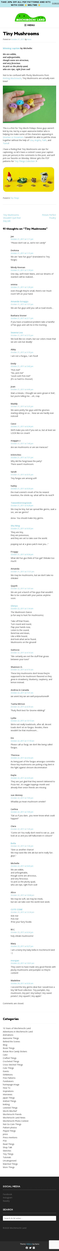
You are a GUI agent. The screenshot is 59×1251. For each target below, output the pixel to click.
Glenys (14, 605)
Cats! (5, 1054)
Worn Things (9, 1167)
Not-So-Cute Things (12, 1124)
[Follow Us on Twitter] (30, 1248)
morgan (15, 960)
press (5, 1134)
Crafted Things (9, 1058)
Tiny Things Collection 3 (25, 161)
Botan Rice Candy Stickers (15, 1051)
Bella (13, 843)
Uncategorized (9, 1160)
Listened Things (10, 1107)
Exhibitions (8, 1074)
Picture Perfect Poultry (49, 216)
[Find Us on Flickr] (34, 1248)
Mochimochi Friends (12, 1114)
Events (6, 1071)
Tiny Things (14, 198)
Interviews (7, 1094)
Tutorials (7, 1157)
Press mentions (10, 1137)
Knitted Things (9, 1101)
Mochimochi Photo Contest (15, 1121)
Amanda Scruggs (19, 301)
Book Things (9, 1048)
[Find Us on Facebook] (27, 1248)
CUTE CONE (16, 909)
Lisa (31, 140)
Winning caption (11, 48)
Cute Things (8, 1068)
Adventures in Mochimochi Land (18, 1031)
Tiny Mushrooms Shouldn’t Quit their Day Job (12, 217)
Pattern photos (10, 1127)
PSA (5, 1140)
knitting (6, 1104)
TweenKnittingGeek (21, 502)
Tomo (6, 143)
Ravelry (6, 1201)
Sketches (7, 1150)
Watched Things (10, 1164)
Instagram (7, 1197)
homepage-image (11, 1084)
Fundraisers (8, 1081)
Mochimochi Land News (14, 1117)
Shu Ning (15, 525)
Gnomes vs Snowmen (13, 137)
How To (6, 1087)
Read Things (8, 1144)
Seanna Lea (17, 332)
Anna (29, 39)
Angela (38, 140)
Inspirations (8, 1091)
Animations (8, 1035)
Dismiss (55, 3)
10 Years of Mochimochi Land (17, 1028)
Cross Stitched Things (13, 1064)
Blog (5, 1044)
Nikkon (29, 1244)
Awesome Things (11, 1038)
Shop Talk (7, 1147)
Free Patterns (9, 1078)
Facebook (7, 1194)
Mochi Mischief (10, 1111)
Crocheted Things (11, 1061)
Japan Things (9, 1097)
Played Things (9, 1130)
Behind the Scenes (11, 1041)
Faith (44, 140)
